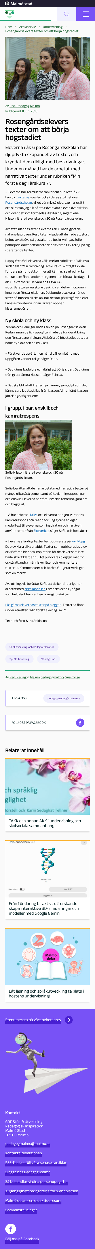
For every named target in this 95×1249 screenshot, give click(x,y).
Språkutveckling (19, 659)
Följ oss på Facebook (22, 1239)
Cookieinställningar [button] (21, 1210)
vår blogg (78, 541)
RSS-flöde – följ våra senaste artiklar (35, 1162)
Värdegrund (48, 659)
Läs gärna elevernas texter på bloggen (33, 605)
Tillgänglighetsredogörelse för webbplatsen (41, 1191)
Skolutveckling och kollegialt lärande (32, 647)
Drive (34, 515)
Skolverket (41, 530)
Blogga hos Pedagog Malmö (27, 1172)
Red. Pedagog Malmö (25, 677)
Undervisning (53, 27)
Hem (8, 27)
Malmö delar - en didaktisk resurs (33, 1200)
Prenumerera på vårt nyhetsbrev (33, 1020)
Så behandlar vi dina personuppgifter (36, 1181)
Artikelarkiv (27, 27)
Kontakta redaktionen (23, 1153)
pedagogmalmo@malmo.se (60, 677)
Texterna (23, 197)
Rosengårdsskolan (18, 202)
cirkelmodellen (35, 589)
